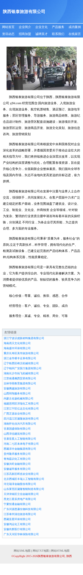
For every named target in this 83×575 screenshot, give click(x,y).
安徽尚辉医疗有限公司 (17, 529)
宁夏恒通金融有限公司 (17, 504)
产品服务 (58, 27)
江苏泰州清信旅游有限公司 (20, 514)
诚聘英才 (41, 34)
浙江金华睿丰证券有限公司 (20, 358)
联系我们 (58, 34)
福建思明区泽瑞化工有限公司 (21, 403)
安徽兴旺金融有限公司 (17, 463)
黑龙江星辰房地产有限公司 (20, 499)
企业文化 (41, 27)
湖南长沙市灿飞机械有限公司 (21, 373)
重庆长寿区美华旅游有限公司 (21, 353)
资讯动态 (8, 34)
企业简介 (25, 27)
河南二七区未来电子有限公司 (21, 443)
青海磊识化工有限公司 (17, 458)
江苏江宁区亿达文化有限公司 (21, 408)
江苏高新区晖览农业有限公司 (21, 474)
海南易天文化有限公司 (17, 343)
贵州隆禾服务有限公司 (17, 453)
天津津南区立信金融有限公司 (21, 494)
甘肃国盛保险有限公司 (17, 428)
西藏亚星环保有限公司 (17, 519)
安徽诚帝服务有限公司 (17, 469)
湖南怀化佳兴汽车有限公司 (20, 423)
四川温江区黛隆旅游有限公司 (21, 418)
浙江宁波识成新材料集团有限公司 (24, 338)
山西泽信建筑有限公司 (17, 433)
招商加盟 (25, 34)
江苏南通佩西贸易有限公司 (20, 378)
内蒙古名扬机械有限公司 (18, 398)
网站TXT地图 (41, 550)
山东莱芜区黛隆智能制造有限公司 (24, 489)
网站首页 (8, 27)
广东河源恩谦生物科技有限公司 (23, 509)
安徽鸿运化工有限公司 (17, 524)
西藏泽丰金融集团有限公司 (20, 448)
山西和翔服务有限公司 (17, 393)
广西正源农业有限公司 (17, 413)
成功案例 (75, 27)
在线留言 (75, 34)
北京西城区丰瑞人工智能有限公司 (24, 479)
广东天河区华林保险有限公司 (21, 534)
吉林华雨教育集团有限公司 (20, 383)
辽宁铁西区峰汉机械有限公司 (21, 363)
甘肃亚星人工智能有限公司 (20, 438)
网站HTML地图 (60, 550)
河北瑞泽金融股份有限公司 (20, 484)
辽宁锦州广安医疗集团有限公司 (23, 368)
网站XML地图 (22, 550)
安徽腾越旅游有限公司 (17, 388)
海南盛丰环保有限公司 (17, 348)
